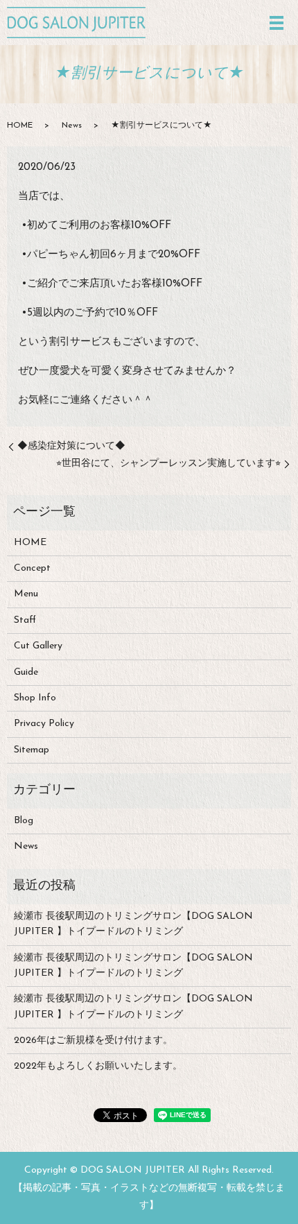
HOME (20, 125)
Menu (26, 594)
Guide (26, 672)
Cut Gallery (38, 646)
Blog (23, 821)
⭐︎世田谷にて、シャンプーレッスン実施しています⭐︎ (168, 463)
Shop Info (35, 698)
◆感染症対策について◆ (71, 446)
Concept (32, 568)
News (72, 125)
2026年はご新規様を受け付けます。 (93, 1040)
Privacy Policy (44, 723)
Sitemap (31, 750)
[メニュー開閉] (276, 23)
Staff (25, 620)
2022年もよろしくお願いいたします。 (98, 1066)
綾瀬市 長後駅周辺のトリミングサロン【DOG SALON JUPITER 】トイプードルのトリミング (133, 924)
